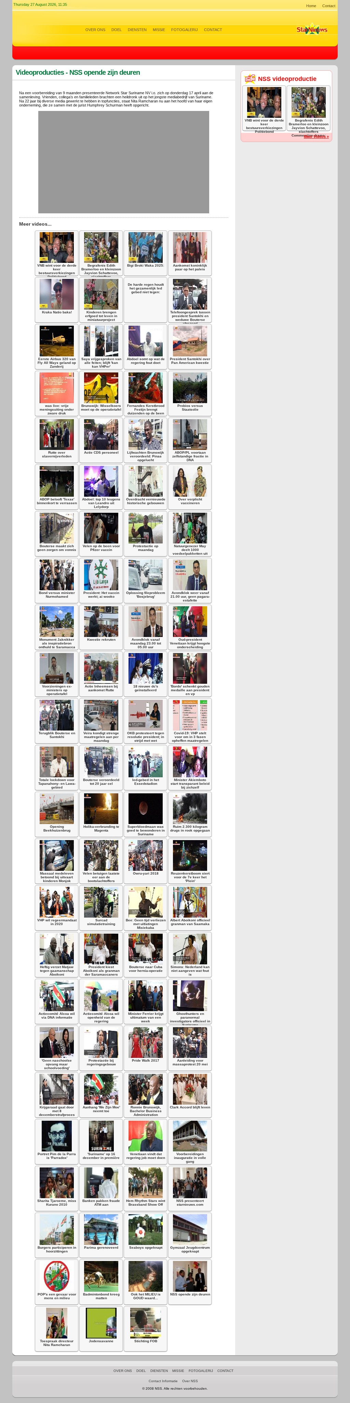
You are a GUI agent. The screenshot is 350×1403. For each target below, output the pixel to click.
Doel (116, 30)
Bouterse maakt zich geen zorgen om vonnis (56, 548)
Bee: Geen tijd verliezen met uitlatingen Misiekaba (146, 924)
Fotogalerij (184, 30)
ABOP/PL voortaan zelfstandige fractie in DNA (190, 456)
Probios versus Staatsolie (190, 407)
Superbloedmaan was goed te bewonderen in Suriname (146, 830)
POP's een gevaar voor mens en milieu (57, 1296)
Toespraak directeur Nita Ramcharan (56, 1343)
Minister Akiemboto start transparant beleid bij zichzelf (190, 783)
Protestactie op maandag (145, 548)
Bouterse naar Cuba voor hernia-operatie (146, 969)
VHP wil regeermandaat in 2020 (57, 922)
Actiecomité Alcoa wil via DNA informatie (57, 1015)
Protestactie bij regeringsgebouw (101, 1062)
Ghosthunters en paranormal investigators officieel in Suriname (190, 1019)
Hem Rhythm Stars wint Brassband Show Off (145, 1202)
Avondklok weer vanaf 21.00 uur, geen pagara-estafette (190, 596)
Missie (159, 30)
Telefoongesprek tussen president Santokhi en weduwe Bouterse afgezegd (190, 317)
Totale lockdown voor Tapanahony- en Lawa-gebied (57, 783)
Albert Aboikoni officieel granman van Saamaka (190, 922)
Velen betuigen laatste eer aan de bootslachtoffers (101, 877)
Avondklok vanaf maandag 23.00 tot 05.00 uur (145, 643)
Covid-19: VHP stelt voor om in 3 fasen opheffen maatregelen (190, 736)
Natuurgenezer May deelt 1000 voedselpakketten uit (190, 549)
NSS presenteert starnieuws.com (190, 1202)
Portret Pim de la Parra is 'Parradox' (57, 1156)
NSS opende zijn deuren (190, 1294)
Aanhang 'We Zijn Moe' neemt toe (101, 1109)
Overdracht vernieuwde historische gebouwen (145, 501)
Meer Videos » (316, 136)
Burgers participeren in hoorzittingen (57, 1249)
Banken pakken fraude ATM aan (101, 1202)
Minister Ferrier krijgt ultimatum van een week (145, 1017)
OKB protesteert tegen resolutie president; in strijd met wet (145, 736)
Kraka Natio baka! (57, 312)
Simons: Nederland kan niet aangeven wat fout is (190, 970)
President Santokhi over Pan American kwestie (190, 361)
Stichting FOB (145, 1341)
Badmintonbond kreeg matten (101, 1296)
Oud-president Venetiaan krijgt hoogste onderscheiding (190, 643)
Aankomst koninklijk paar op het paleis (190, 267)
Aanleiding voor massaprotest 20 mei (190, 1062)
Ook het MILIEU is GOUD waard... (146, 1296)
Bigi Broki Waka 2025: (145, 265)
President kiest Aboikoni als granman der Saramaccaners (101, 970)
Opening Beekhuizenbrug (56, 828)
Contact (328, 6)
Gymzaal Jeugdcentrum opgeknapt (190, 1249)
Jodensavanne (101, 1341)
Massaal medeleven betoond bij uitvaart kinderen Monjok (56, 877)
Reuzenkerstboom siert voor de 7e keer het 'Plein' (190, 877)
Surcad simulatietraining (101, 922)
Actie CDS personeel (101, 452)
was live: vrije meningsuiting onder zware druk (57, 409)
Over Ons (95, 30)
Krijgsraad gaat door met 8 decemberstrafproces (57, 1111)
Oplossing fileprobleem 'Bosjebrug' (145, 594)
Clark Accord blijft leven (190, 1107)
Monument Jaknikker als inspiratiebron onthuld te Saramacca (57, 643)
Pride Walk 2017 (145, 1060)
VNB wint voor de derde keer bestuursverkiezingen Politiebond (57, 271)
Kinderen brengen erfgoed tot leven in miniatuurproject (101, 316)
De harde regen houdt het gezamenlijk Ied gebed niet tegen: (146, 288)
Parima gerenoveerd (101, 1247)
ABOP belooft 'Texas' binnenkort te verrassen (57, 501)
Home (311, 6)
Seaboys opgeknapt (145, 1247)
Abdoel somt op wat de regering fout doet (146, 361)
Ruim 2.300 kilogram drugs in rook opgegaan (190, 828)
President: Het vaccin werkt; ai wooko (101, 594)
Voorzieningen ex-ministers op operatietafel (57, 690)
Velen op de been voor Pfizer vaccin (101, 548)
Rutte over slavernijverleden (56, 454)
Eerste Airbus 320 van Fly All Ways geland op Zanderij (57, 362)
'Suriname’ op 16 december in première (101, 1156)
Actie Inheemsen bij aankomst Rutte (101, 688)
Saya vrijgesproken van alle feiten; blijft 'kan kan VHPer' (101, 362)
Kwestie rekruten (101, 639)
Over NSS (190, 1381)
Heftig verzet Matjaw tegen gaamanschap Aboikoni (57, 970)
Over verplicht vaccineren (190, 501)
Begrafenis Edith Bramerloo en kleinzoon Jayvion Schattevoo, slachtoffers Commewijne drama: (101, 273)
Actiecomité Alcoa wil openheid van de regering (101, 1017)
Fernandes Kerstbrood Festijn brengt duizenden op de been (145, 409)
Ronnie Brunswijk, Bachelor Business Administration (146, 1111)
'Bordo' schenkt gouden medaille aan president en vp (190, 690)
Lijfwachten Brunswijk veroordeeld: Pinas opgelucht (145, 456)
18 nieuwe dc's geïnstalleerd (145, 688)
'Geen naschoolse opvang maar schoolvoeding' (57, 1064)
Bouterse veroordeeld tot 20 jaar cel (101, 781)
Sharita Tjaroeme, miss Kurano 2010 (56, 1202)
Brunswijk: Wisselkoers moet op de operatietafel (101, 407)
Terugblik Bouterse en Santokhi (57, 735)
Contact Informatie (163, 1381)
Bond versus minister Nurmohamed (57, 594)
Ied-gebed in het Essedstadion (145, 781)
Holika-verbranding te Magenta (101, 828)
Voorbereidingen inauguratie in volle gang (190, 1157)
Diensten (137, 30)
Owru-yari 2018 (146, 873)
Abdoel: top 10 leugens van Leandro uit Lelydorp (101, 503)
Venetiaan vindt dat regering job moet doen (145, 1156)
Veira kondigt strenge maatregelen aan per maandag (101, 736)
